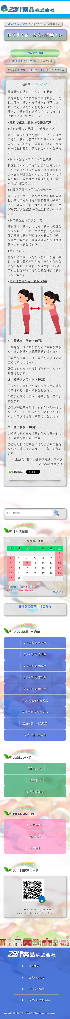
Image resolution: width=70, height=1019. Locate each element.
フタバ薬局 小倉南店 (35, 700)
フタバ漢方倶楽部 (35, 735)
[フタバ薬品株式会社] (28, 7)
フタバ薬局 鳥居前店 (35, 711)
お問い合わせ (37, 977)
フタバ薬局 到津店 (35, 665)
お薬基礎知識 (35, 791)
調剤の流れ (35, 768)
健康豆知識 (35, 836)
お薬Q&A (35, 780)
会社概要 (34, 965)
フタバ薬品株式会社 (27, 1013)
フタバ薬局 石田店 (35, 654)
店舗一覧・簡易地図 (35, 723)
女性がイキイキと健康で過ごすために (41, 69)
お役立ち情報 (35, 53)
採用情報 (35, 847)
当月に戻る (58, 591)
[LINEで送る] (16, 471)
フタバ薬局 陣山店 (35, 688)
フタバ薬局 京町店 (35, 677)
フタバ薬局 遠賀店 (35, 642)
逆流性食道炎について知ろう (24, 61)
